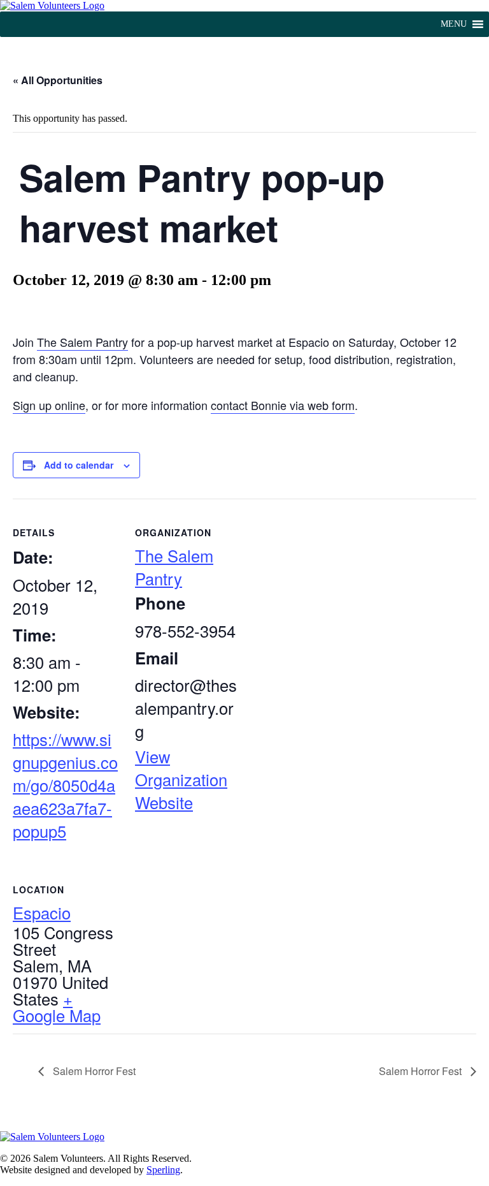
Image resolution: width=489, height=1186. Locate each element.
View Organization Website (181, 779)
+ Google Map (57, 1007)
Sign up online (49, 405)
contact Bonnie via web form (283, 405)
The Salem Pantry (82, 341)
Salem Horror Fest (93, 1071)
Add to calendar (78, 464)
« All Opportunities (58, 80)
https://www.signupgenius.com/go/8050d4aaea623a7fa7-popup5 (65, 785)
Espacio (42, 912)
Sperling (163, 1169)
